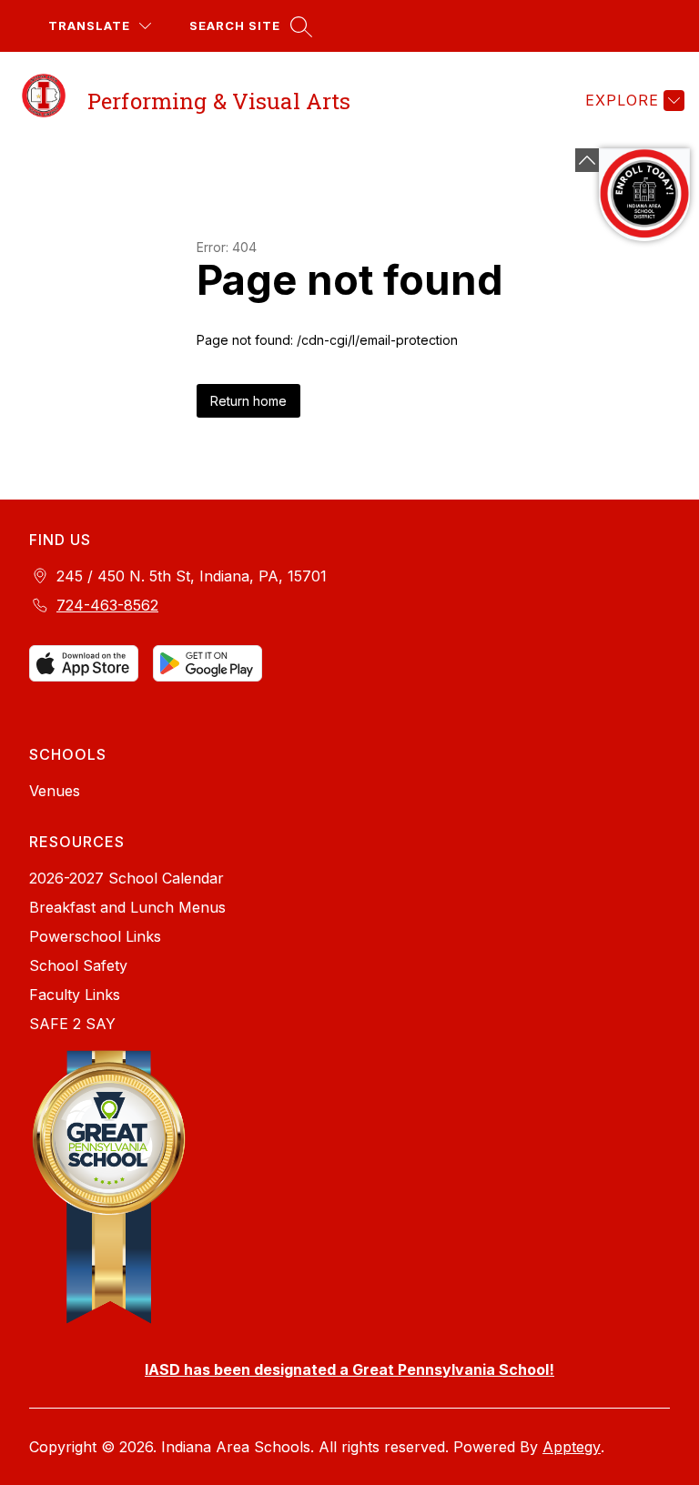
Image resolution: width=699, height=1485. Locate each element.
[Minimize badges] (587, 160)
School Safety (78, 965)
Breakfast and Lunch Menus (127, 907)
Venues (54, 791)
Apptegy (571, 1447)
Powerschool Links (95, 936)
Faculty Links (74, 994)
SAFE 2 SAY (72, 1024)
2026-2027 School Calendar (126, 878)
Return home (248, 401)
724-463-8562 (107, 605)
